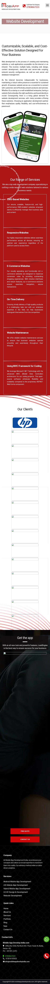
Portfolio (7, 919)
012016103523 (11, 959)
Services (7, 915)
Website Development (12, 896)
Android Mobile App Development (17, 881)
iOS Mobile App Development (15, 885)
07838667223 (33, 7)
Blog (5, 922)
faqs (5, 926)
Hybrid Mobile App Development (16, 888)
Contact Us (7, 929)
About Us (7, 912)
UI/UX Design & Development (15, 892)
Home (5, 908)
